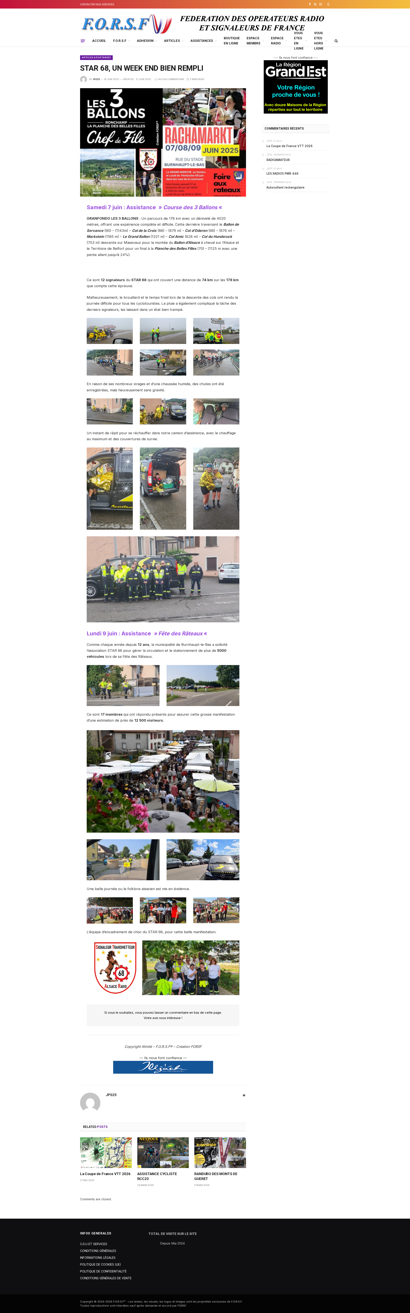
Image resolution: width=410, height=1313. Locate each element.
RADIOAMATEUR (278, 160)
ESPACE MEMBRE (253, 40)
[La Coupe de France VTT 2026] (106, 1152)
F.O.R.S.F (120, 41)
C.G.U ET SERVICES (93, 1244)
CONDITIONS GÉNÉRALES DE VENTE (106, 1278)
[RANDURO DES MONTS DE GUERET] (220, 1152)
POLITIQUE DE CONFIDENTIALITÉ (103, 1271)
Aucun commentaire (171, 79)
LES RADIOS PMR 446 (282, 173)
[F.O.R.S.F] (126, 24)
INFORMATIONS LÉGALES (98, 1257)
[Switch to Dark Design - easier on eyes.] (328, 4)
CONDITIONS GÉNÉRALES (98, 1251)
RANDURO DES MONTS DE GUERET (215, 1176)
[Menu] (83, 40)
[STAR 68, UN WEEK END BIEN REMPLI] (163, 142)
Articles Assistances (96, 57)
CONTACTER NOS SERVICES (97, 4)
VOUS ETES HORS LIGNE (319, 40)
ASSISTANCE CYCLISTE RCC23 (157, 1176)
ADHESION (145, 41)
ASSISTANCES (201, 41)
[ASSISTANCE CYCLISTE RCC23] (163, 1152)
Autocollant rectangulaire (285, 187)
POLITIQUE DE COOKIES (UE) (100, 1264)
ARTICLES (172, 41)
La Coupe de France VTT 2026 (105, 1174)
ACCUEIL (99, 41)
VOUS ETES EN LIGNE (298, 40)
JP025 (96, 79)
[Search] (336, 41)
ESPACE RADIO (277, 40)
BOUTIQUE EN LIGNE (232, 40)
